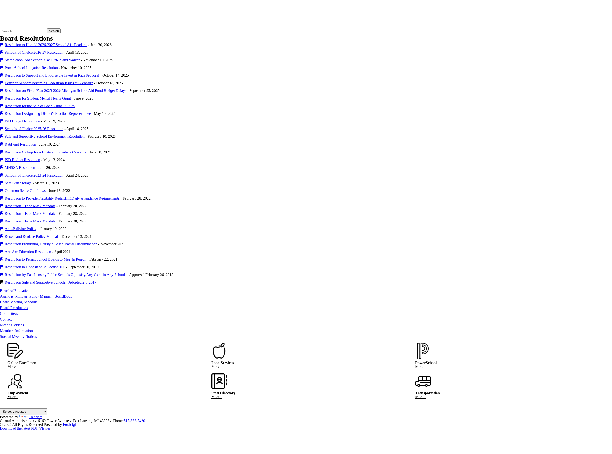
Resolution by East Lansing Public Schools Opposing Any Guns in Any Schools (65, 275)
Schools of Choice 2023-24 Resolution (34, 175)
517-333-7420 (134, 421)
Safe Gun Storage (18, 183)
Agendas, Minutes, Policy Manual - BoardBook (36, 296)
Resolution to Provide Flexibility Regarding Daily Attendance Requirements (62, 198)
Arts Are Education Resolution (28, 252)
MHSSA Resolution (20, 167)
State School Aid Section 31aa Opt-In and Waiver (42, 60)
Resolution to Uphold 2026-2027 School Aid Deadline (46, 45)
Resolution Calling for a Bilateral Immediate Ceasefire (45, 152)
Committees (9, 313)
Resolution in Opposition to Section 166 (35, 267)
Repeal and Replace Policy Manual (31, 236)
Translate (35, 417)
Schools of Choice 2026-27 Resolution (34, 52)
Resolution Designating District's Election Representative (48, 113)
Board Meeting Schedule (19, 302)
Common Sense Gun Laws (26, 191)
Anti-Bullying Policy (20, 229)
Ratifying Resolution (20, 144)
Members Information (16, 331)
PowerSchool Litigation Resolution (31, 68)
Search (54, 31)
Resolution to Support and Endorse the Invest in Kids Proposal (52, 75)
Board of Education (15, 291)
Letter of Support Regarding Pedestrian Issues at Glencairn (49, 83)
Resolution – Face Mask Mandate (30, 206)
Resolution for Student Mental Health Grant (38, 98)
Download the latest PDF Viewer (25, 428)
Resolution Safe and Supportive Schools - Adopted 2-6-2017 (50, 282)
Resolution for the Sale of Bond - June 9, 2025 (40, 106)
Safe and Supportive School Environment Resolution (45, 136)
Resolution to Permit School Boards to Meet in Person (45, 259)
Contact (6, 319)
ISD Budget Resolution (22, 121)
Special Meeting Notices (18, 336)
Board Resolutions (14, 308)
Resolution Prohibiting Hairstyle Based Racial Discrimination (51, 244)
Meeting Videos (12, 325)
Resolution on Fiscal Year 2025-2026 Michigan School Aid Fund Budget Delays (65, 91)
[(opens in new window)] (2, 45)
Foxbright (70, 424)
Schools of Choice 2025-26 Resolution (34, 129)
